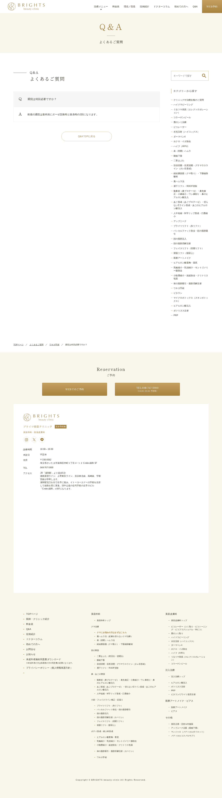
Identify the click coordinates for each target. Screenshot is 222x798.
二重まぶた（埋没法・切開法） (111, 656)
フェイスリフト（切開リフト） (189, 248)
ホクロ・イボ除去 (182, 141)
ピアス (174, 711)
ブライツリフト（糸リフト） (188, 226)
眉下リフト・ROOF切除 (185, 186)
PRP (176, 315)
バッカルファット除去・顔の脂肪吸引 (114, 709)
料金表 (115, 6)
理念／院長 (130, 6)
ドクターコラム (162, 6)
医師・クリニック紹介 (37, 619)
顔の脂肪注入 (180, 239)
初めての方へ (181, 6)
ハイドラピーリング (183, 104)
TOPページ (18, 345)
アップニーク (180, 221)
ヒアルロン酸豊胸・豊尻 (185, 262)
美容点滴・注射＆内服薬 (182, 724)
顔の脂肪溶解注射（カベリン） (111, 717)
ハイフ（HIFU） (181, 146)
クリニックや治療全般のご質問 (189, 100)
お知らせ (30, 654)
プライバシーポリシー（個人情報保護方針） (49, 667)
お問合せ (30, 649)
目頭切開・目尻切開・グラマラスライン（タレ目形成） (122, 664)
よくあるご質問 (36, 345)
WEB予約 (212, 6)
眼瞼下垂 (178, 156)
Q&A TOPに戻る (86, 136)
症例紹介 (144, 6)
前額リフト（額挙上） (184, 253)
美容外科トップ (104, 620)
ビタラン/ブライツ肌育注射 (183, 694)
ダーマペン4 (180, 136)
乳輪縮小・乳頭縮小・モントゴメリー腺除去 (117, 741)
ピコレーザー (180, 127)
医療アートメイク (182, 258)
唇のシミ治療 (180, 122)
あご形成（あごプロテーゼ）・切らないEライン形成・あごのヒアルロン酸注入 (191, 205)
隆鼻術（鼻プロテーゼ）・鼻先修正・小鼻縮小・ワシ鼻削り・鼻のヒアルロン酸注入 (191, 194)
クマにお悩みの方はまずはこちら (112, 632)
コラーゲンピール (182, 117)
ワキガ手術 (179, 288)
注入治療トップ (178, 676)
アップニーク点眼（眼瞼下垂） (185, 728)
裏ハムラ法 (179, 181)
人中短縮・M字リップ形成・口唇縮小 (114, 693)
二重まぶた (179, 160)
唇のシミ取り (177, 633)
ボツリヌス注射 (181, 310)
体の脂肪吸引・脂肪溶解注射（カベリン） (116, 751)
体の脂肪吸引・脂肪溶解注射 (188, 283)
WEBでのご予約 (74, 389)
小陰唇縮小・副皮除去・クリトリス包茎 (115, 745)
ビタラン (178, 293)
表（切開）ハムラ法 (106, 640)
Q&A (195, 6)
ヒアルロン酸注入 (182, 306)
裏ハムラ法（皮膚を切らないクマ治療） (115, 636)
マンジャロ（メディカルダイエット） (188, 732)
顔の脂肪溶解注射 (182, 243)
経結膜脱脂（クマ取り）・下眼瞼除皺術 (115, 644)
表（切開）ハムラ (182, 151)
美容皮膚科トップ (179, 620)
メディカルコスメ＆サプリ (183, 736)
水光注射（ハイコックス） (187, 132)
